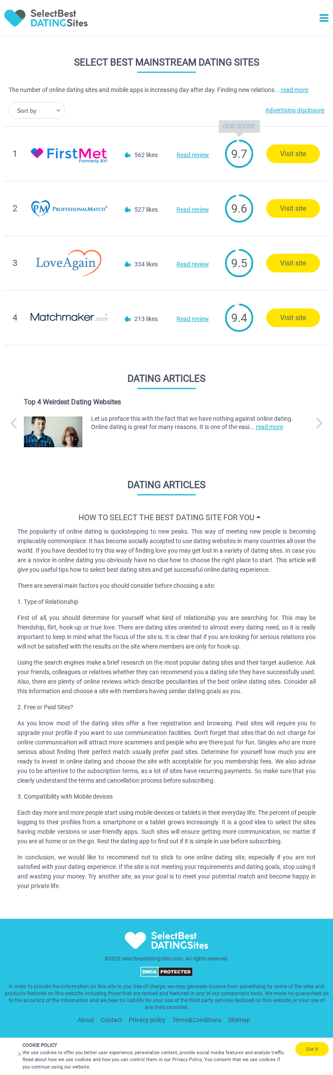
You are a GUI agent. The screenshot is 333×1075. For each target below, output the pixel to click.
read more (294, 89)
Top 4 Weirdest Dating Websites (72, 402)
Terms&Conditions (197, 1019)
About (86, 1019)
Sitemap (239, 1019)
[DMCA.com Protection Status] (166, 975)
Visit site (293, 154)
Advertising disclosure (294, 110)
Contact (111, 1019)
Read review (192, 154)
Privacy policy (147, 1019)
